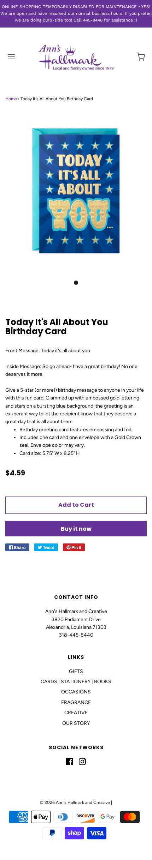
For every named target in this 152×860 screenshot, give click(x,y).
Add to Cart (76, 505)
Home (11, 98)
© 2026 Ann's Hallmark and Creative (75, 802)
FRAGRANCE (76, 702)
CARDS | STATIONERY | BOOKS (76, 682)
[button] (76, 199)
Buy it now (76, 529)
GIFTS (76, 671)
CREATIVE (76, 713)
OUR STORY (76, 723)
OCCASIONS (76, 692)
